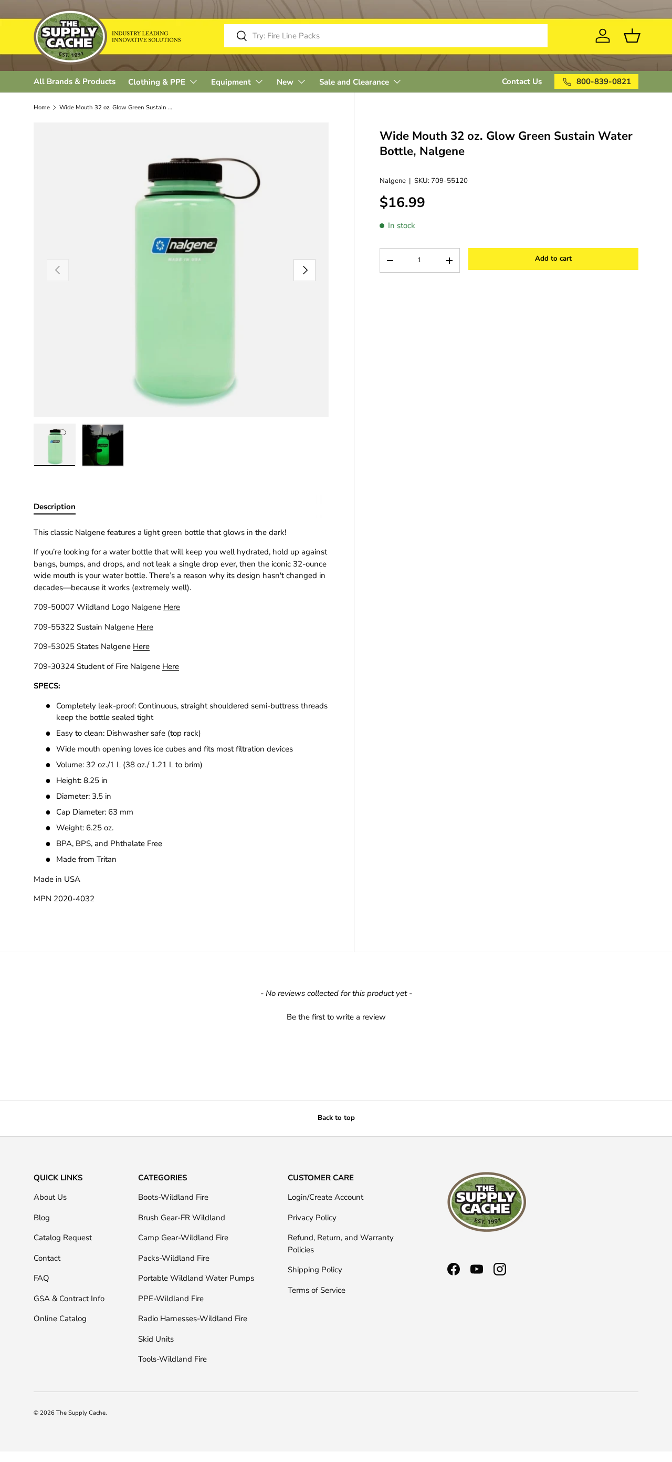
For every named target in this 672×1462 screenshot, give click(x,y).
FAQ (41, 1278)
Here (171, 607)
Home (42, 107)
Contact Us (522, 81)
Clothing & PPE (156, 82)
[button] (336, 1016)
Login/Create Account (325, 1197)
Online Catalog (60, 1318)
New (285, 82)
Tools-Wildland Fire (172, 1359)
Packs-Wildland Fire (173, 1258)
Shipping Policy (315, 1269)
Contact (47, 1258)
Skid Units (156, 1339)
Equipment (231, 82)
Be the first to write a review (336, 1017)
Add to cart (553, 259)
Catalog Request (63, 1237)
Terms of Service (316, 1290)
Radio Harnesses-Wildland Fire (192, 1318)
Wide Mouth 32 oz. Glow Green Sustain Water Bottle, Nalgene (118, 107)
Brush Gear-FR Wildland (181, 1217)
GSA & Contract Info (69, 1298)
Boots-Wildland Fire (173, 1197)
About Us (50, 1197)
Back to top (336, 1118)
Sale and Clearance (354, 82)
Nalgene (393, 181)
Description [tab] (55, 506)
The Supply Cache (81, 1413)
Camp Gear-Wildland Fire (183, 1237)
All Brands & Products (75, 81)
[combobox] (386, 35)
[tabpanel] (181, 716)
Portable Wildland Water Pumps (196, 1278)
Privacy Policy (312, 1217)
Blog (42, 1217)
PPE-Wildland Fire (171, 1298)
